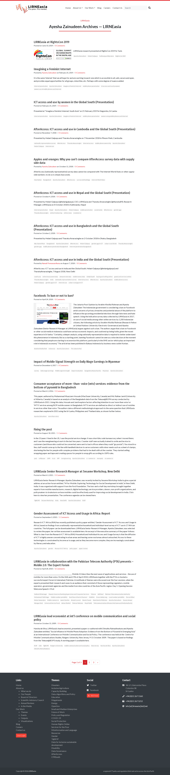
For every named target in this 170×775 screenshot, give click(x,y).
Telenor (93, 594)
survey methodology (83, 180)
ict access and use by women (110, 86)
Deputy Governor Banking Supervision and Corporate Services (69, 594)
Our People (26, 694)
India (51, 279)
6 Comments (60, 569)
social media (98, 210)
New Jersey (95, 645)
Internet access (88, 143)
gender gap (117, 210)
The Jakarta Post (76, 348)
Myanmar (106, 371)
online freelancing (56, 213)
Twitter (93, 685)
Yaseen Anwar (127, 600)
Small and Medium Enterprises (64, 709)
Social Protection (58, 721)
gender (50, 548)
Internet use (50, 146)
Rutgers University (56, 645)
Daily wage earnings (47, 371)
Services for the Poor (60, 727)
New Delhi (63, 500)
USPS (48, 458)
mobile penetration (86, 210)
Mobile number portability (59, 597)
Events (24, 715)
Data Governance (58, 751)
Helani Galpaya (93, 56)
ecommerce (77, 213)
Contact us (117, 8)
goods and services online (122, 276)
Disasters (55, 685)
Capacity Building (59, 691)
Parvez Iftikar (130, 597)
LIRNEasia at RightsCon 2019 (51, 42)
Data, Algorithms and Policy (63, 694)
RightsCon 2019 (120, 56)
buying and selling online (104, 276)
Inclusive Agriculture (60, 688)
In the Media (26, 706)
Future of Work (58, 712)
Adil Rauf (100, 594)
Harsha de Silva (106, 645)
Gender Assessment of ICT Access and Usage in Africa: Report (72, 513)
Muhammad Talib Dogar (41, 597)
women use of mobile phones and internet (47, 89)
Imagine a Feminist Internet (72, 86)
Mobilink (91, 597)
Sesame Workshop (47, 500)
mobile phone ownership (103, 143)
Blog (99, 8)
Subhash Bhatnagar (40, 594)
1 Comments (62, 433)
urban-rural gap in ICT (76, 282)
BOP (84, 500)
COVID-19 (56, 718)
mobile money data (79, 276)
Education (55, 697)
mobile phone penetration (91, 86)
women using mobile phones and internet (114, 116)
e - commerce (90, 458)
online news (68, 213)
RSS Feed (94, 696)
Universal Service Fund (52, 603)
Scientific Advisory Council (32, 700)
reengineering (66, 458)
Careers (107, 8)
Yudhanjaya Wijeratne (106, 56)
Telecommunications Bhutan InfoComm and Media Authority (113, 603)
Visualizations (27, 721)
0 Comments (60, 46)
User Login (21, 735)
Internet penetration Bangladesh (80, 246)
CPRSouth (55, 757)
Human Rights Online (60, 724)
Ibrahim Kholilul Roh (40, 348)
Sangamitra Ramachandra (93, 371)
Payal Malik (88, 603)
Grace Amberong (101, 597)
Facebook (94, 690)
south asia (37, 276)
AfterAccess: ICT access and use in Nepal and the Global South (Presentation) (82, 193)
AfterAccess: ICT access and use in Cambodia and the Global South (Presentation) (84, 129)
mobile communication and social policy (76, 645)
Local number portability (116, 597)
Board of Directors (29, 697)
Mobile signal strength (62, 371)
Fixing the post (43, 429)
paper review (83, 548)
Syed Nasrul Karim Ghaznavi (78, 597)
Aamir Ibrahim (64, 600)
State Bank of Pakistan (100, 600)
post (35, 458)
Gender (54, 736)
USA (40, 645)
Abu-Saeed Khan (39, 243)
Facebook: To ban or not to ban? (54, 295)
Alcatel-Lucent (76, 600)
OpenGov (55, 706)
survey (36, 371)
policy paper (73, 548)
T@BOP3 (37, 500)
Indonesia (52, 348)
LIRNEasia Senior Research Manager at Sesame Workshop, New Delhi (77, 471)
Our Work (89, 8)
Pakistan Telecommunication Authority (117, 594)
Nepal (51, 210)
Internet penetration (41, 86)
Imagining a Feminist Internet (52, 69)
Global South (91, 276)
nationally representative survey (45, 143)
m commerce (109, 458)
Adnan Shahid (65, 603)
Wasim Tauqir (86, 600)
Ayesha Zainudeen (80, 56)
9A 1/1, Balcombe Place (135, 688)
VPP (58, 458)
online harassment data (50, 276)
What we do (26, 691)
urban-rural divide (111, 243)
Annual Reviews (27, 703)
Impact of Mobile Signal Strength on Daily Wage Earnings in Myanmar (77, 361)
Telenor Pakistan (77, 603)
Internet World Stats (98, 180)
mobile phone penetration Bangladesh (55, 246)
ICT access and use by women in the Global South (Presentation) (74, 102)
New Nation (38, 180)
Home (68, 8)
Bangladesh (47, 180)
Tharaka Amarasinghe (74, 143)
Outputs (24, 718)
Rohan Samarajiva (40, 600)
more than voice (53, 416)
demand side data (65, 276)
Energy (54, 703)
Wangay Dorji (38, 603)
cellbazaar (42, 458)
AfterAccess (61, 143)
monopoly (100, 458)
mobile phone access (121, 279)
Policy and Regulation (60, 715)
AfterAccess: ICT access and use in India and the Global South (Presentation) (81, 259)
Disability (55, 748)
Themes (24, 712)
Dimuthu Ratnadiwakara (42, 648)
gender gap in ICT (97, 243)
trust (53, 458)
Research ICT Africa (61, 548)
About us (77, 8)
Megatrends (56, 700)
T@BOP (55, 739)
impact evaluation (77, 371)
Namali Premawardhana (51, 263)
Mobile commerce (53, 600)
